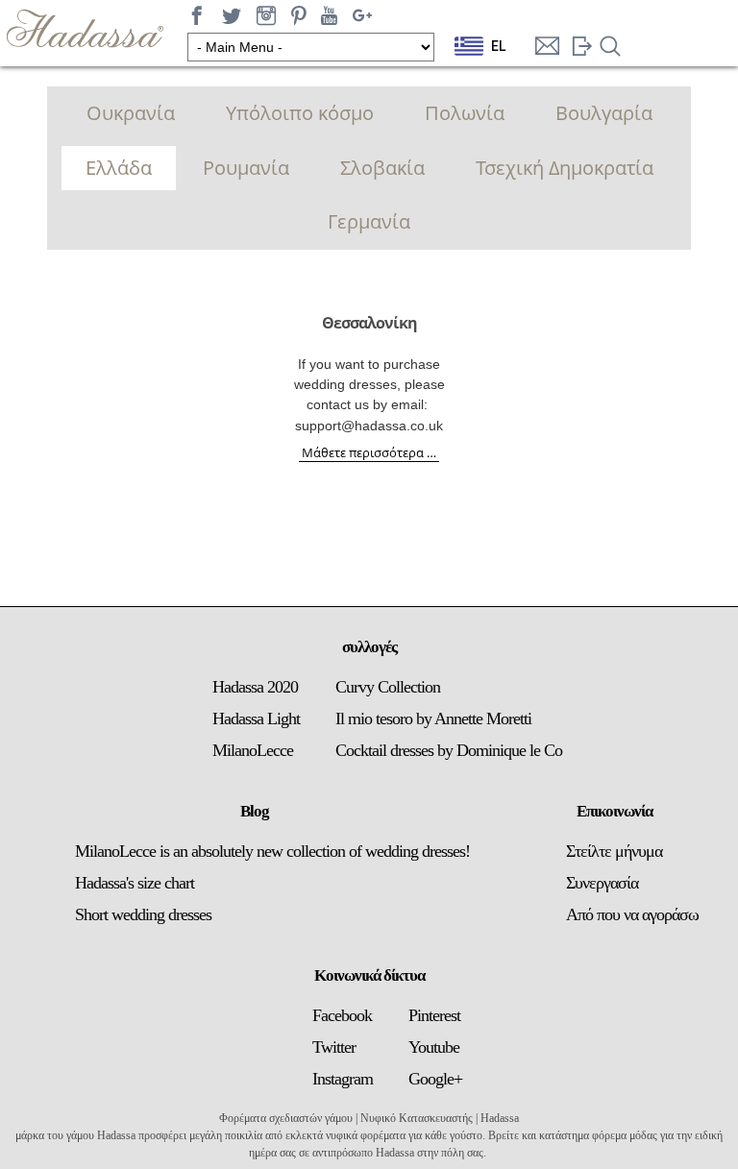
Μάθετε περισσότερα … (369, 452)
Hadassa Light (256, 718)
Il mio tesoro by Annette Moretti (433, 718)
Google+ (435, 1078)
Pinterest (434, 1015)
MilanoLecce (252, 750)
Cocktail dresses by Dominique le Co (448, 750)
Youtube (433, 1047)
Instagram (342, 1078)
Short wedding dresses (143, 914)
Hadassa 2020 (255, 686)
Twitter (334, 1047)
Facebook (342, 1015)
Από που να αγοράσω (632, 914)
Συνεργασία (602, 882)
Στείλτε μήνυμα (614, 851)
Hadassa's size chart (134, 882)
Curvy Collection (387, 686)
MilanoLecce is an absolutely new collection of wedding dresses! (272, 851)
